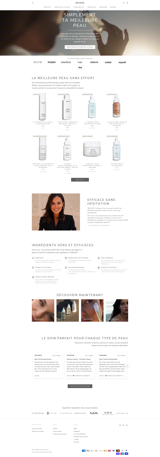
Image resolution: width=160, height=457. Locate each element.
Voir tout (80, 180)
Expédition (77, 431)
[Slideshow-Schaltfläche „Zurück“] (32, 365)
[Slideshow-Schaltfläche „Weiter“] (127, 365)
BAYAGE (37, 449)
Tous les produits (37, 428)
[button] (33, 2)
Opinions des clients (38, 431)
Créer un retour (57, 431)
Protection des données (81, 436)
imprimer (76, 442)
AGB (75, 428)
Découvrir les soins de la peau (80, 47)
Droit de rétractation (80, 434)
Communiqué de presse (60, 434)
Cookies (76, 439)
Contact (55, 428)
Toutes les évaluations (80, 386)
